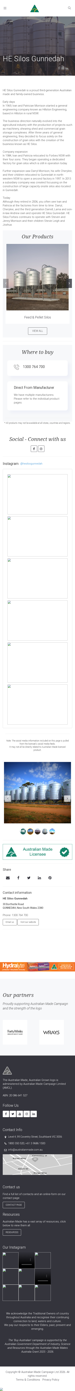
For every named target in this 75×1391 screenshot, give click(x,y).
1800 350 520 (16, 1143)
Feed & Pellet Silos (37, 317)
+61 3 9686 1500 (35, 1143)
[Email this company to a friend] (8, 878)
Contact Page (14, 1205)
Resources (12, 1232)
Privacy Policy (50, 1379)
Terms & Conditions (28, 1379)
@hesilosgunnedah (31, 463)
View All (37, 330)
